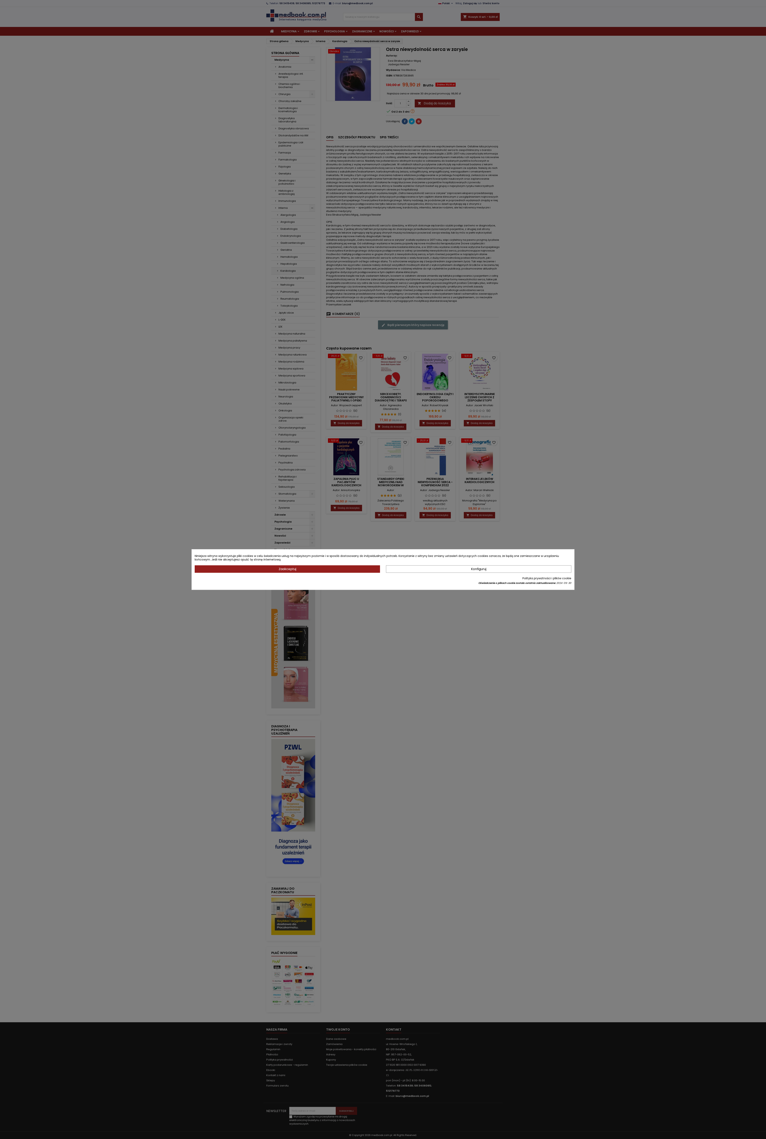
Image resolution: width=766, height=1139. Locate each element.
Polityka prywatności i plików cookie (546, 578)
